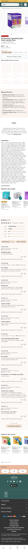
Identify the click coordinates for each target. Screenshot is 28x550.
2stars (5, 233)
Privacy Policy (14, 521)
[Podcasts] (20, 481)
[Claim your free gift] (21, 4)
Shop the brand (17, 134)
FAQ (23, 471)
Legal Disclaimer (5, 185)
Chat (5, 471)
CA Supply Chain (14, 525)
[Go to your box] (25, 4)
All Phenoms (4, 41)
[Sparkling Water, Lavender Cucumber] (17, 195)
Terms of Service (14, 520)
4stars (5, 228)
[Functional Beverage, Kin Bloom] (6, 441)
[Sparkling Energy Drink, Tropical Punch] (6, 195)
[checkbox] (14, 226)
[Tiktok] (17, 481)
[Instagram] (10, 481)
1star (5, 236)
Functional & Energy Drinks (15, 8)
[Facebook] (7, 481)
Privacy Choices (14, 523)
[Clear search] (18, 4)
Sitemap (14, 531)
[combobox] (10, 4)
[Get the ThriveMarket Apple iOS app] (14, 485)
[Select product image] (14, 21)
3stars (5, 231)
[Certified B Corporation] (8, 494)
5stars (5, 226)
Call (14, 471)
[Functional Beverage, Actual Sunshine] (17, 441)
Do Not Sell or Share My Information (14, 527)
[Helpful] (21, 256)
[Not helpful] (24, 257)
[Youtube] (14, 481)
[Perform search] (3, 4)
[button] (25, 4)
